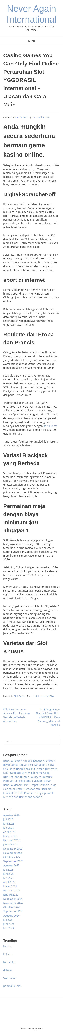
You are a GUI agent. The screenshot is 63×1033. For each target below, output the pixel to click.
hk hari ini (9, 962)
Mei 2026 (8, 828)
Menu (31, 41)
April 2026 (9, 832)
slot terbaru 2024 (44, 696)
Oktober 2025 (11, 857)
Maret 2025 (10, 886)
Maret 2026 (10, 836)
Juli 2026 (8, 819)
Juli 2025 (8, 869)
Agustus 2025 (11, 865)
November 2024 (13, 903)
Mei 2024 (8, 928)
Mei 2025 (8, 878)
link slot (8, 954)
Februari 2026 (11, 840)
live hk (7, 946)
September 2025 (13, 861)
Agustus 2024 (11, 915)
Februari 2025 (11, 890)
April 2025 (9, 882)
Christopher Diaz (41, 117)
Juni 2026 (8, 823)
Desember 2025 (12, 848)
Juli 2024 (8, 920)
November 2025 (13, 853)
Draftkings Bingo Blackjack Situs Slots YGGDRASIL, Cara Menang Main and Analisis (48, 717)
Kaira (40, 1028)
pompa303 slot (12, 986)
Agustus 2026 (11, 815)
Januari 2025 (10, 894)
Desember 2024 (12, 899)
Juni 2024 (8, 924)
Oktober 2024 (11, 907)
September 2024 (13, 911)
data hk (7, 970)
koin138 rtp (50, 426)
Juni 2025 (8, 874)
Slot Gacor (19, 696)
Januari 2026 (10, 844)
